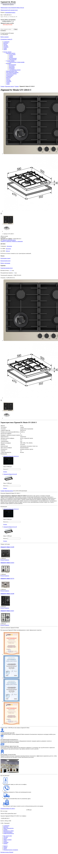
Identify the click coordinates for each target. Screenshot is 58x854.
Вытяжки (8, 63)
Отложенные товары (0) (6, 39)
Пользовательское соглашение (10, 849)
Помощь (5, 843)
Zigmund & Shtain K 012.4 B (10, 474)
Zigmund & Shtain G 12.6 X (7, 562)
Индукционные (13, 58)
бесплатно (9, 246)
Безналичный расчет (5, 260)
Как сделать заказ (7, 835)
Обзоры (5, 847)
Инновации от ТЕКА (8, 830)
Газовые (11, 55)
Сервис (5, 48)
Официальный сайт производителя (9, 10)
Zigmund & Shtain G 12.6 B (7, 547)
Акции (5, 49)
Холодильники (9, 75)
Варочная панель (9, 490)
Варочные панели (10, 53)
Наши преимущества (8, 828)
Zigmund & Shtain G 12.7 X (7, 578)
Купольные (11, 66)
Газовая (2, 490)
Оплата (5, 44)
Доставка (5, 45)
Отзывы (5, 829)
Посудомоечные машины (12, 72)
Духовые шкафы (10, 60)
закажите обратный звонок (9, 240)
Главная (2, 86)
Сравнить (6, 559)
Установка (5, 46)
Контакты (5, 43)
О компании (6, 41)
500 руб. (8, 251)
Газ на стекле (12, 54)
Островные (11, 68)
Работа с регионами (5, 263)
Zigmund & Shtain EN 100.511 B (11, 456)
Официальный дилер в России (12, 7)
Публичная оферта (7, 832)
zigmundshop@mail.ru (10, 12)
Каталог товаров (7, 51)
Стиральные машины (11, 73)
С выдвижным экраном (14, 69)
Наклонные (12, 67)
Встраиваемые (12, 64)
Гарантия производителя (7, 268)
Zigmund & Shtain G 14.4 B (7, 593)
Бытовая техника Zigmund (7, 852)
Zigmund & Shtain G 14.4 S (7, 610)
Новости (5, 846)
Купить (5, 471)
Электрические (12, 59)
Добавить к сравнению (17, 241)
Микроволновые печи (11, 71)
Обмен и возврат (7, 839)
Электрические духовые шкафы (16, 62)
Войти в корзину (5, 36)
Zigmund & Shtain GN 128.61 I (8, 808)
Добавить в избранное (6, 241)
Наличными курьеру (6, 258)
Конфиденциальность (8, 833)
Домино (11, 57)
